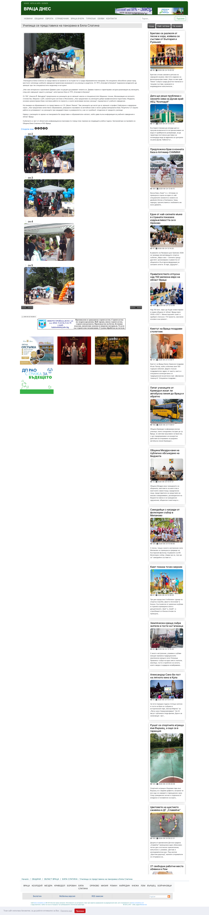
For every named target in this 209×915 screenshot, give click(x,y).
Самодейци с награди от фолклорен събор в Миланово (165, 512)
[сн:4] (81, 242)
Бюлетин (37, 896)
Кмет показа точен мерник (166, 566)
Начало (26, 3)
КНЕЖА (135, 885)
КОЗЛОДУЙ (37, 885)
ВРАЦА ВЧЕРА (77, 18)
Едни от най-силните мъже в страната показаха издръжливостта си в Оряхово (166, 218)
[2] (136, 307)
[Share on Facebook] (36, 128)
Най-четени (163, 26)
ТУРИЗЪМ (91, 18)
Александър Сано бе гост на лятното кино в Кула (165, 676)
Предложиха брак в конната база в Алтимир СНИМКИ (167, 151)
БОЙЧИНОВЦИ (165, 885)
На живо (177, 26)
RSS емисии (97, 896)
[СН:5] (81, 286)
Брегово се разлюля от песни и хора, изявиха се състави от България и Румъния (165, 37)
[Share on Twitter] (46, 128)
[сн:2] (81, 154)
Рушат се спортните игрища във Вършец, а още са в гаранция (167, 728)
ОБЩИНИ (39, 18)
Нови (151, 26)
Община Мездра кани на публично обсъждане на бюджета (164, 453)
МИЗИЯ (104, 885)
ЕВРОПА (49, 18)
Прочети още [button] (66, 911)
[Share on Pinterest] (44, 128)
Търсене (180, 18)
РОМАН (113, 885)
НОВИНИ (28, 18)
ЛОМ (143, 885)
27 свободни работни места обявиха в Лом (166, 868)
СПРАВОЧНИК (62, 18)
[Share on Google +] (38, 128)
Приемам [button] (80, 911)
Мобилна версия (67, 896)
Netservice (143, 904)
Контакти (45, 3)
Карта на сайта (35, 3)
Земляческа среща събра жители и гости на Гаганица (166, 624)
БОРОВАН (71, 885)
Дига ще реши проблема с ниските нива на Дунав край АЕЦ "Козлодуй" (166, 98)
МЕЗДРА (48, 885)
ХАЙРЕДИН (124, 885)
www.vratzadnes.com (40, 903)
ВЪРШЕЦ (151, 885)
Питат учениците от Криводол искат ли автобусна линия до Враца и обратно (167, 392)
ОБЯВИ (100, 18)
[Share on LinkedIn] (41, 128)
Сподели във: (27, 129)
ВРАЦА (26, 885)
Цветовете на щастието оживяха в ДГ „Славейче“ (165, 809)
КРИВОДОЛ (59, 885)
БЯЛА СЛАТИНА (83, 887)
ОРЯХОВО (94, 885)
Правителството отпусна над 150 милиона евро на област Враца (165, 277)
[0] (27, 307)
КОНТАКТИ (111, 18)
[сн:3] (81, 198)
